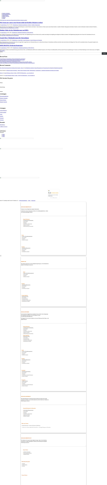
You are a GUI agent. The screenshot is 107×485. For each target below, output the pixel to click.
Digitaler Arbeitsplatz (6, 13)
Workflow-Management (26, 248)
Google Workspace (26, 40)
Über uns (3, 17)
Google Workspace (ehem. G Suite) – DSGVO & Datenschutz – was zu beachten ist (20, 75)
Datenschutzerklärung (23, 200)
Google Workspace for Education (36, 40)
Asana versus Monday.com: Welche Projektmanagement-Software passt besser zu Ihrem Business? (17, 62)
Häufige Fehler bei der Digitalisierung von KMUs (14, 30)
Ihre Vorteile (26, 221)
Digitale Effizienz (5, 15)
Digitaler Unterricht (5, 16)
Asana (1, 114)
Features (25, 222)
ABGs (29, 200)
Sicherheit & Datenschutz (27, 223)
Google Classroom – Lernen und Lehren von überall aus (31, 425)
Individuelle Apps (25, 296)
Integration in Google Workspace (27, 384)
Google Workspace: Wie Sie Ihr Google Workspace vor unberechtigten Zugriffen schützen (16, 61)
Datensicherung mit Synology (28, 226)
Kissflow (29, 24)
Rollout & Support (26, 276)
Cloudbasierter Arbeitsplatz (28, 220)
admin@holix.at (4, 24)
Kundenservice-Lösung (26, 371)
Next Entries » (2, 50)
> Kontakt (23, 463)
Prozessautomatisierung (6, 14)
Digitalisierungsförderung (23, 24)
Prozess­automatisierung (27, 453)
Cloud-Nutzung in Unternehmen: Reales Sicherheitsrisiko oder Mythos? (12, 58)
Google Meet (20, 40)
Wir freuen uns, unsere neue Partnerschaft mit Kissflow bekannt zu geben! (21, 22)
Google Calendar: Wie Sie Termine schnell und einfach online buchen (12, 59)
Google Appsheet (3, 112)
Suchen (1, 51)
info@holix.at (2, 124)
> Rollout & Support (25, 239)
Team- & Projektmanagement (27, 236)
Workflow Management (35, 24)
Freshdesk (2, 118)
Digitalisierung (15, 24)
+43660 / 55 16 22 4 (3, 126)
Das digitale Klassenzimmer (28, 410)
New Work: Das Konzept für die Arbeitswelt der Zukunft (10, 60)
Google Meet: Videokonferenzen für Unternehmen (14, 38)
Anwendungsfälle (25, 298)
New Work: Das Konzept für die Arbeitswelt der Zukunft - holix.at (11, 67)
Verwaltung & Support (25, 251)
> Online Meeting (24, 464)
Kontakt (3, 18)
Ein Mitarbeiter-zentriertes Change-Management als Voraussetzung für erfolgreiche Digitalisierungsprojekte (43, 67)
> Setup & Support (25, 376)
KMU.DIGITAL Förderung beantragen (11, 45)
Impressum (33, 200)
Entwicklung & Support (26, 301)
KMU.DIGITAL (30, 32)
